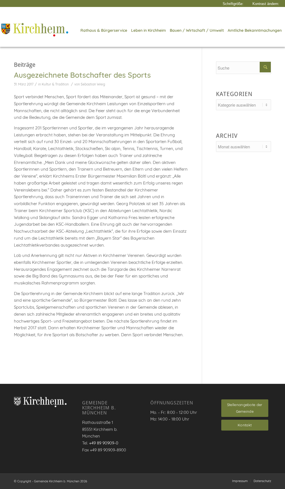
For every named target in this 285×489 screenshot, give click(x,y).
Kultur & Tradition (55, 84)
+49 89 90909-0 (103, 443)
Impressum (240, 481)
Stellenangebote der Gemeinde (244, 408)
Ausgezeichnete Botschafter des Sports (82, 75)
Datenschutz (262, 481)
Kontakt (245, 425)
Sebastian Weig (93, 84)
